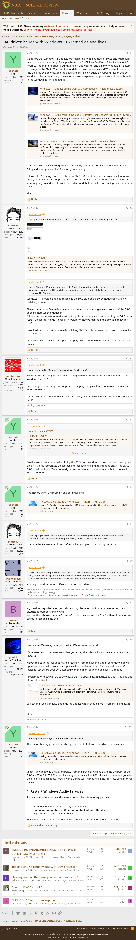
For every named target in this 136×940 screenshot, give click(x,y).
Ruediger (122, 851)
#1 (131, 53)
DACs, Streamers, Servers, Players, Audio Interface (58, 857)
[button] (92, 13)
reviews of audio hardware (61, 26)
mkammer (16, 857)
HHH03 (15, 890)
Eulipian (15, 870)
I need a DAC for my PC (27, 887)
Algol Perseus (17, 674)
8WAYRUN (83, 937)
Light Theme (10, 928)
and (44, 825)
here (32, 29)
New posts (7, 18)
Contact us (82, 928)
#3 (131, 358)
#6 (131, 524)
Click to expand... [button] (79, 453)
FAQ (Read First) (13, 13)
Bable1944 (17, 880)
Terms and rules (98, 928)
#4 (131, 419)
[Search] (131, 13)
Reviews (32, 13)
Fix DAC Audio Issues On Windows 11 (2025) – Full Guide (72, 501)
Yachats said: (35, 214)
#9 (131, 639)
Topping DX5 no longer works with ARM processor (44, 867)
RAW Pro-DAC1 (36, 258)
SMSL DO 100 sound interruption (33, 900)
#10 (131, 726)
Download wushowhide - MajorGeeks (61, 685)
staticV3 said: (35, 426)
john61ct (122, 889)
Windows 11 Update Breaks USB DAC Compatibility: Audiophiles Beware (81, 88)
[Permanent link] (84, 791)
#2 (131, 207)
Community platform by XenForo (50, 934)
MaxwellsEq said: (37, 733)
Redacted (122, 868)
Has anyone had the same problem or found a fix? (45, 877)
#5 (131, 487)
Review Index (49, 13)
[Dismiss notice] (131, 26)
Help (126, 928)
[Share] (127, 53)
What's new (83, 13)
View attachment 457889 (41, 431)
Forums (66, 13)
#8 (131, 602)
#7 (131, 561)
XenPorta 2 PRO (55, 937)
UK (22, 390)
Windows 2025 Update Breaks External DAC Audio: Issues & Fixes (77, 141)
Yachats (8, 46)
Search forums (22, 18)
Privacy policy (115, 928)
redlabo (15, 903)
